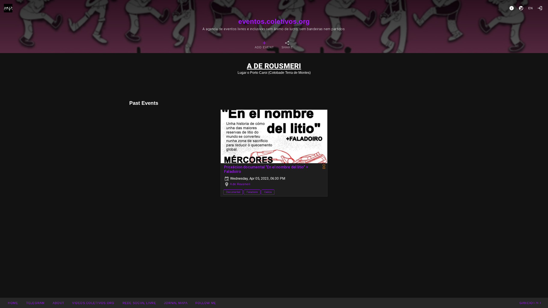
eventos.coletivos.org (274, 21)
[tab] (264, 45)
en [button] (530, 8)
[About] (511, 8)
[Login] (540, 8)
